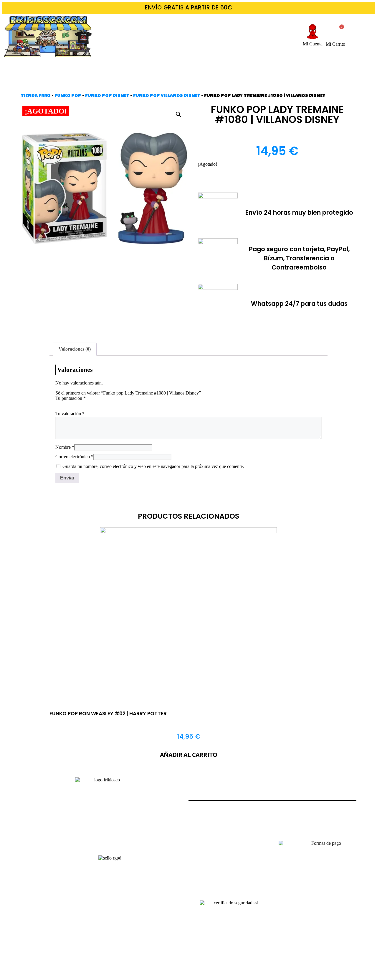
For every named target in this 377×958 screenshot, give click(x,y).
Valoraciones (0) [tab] (75, 348)
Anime (296, 68)
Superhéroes (249, 68)
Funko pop (339, 68)
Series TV (143, 68)
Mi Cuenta (313, 43)
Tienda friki (36, 96)
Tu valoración (70, 413)
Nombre (64, 447)
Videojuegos (193, 68)
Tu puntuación (70, 398)
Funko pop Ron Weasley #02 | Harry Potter (108, 713)
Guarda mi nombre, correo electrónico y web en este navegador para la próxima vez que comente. (153, 466)
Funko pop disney (107, 96)
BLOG (188, 81)
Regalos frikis (43, 68)
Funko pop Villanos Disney (166, 96)
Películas (97, 68)
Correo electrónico (74, 456)
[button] (178, 114)
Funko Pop (67, 96)
